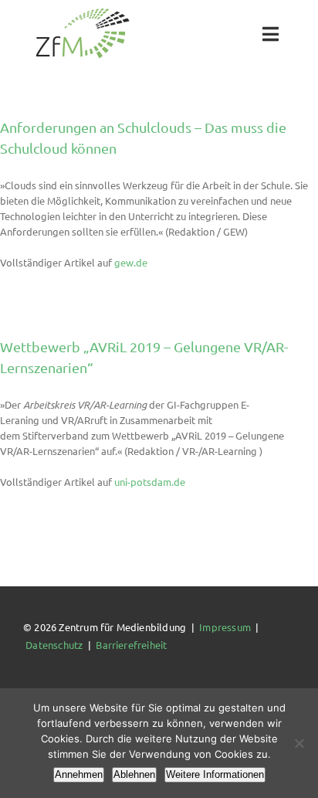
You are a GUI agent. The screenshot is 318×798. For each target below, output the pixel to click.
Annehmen (79, 774)
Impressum (225, 626)
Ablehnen (134, 774)
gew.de (130, 262)
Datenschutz (54, 644)
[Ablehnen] (298, 743)
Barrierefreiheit (131, 644)
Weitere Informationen (215, 774)
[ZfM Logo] (82, 12)
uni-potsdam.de (149, 481)
